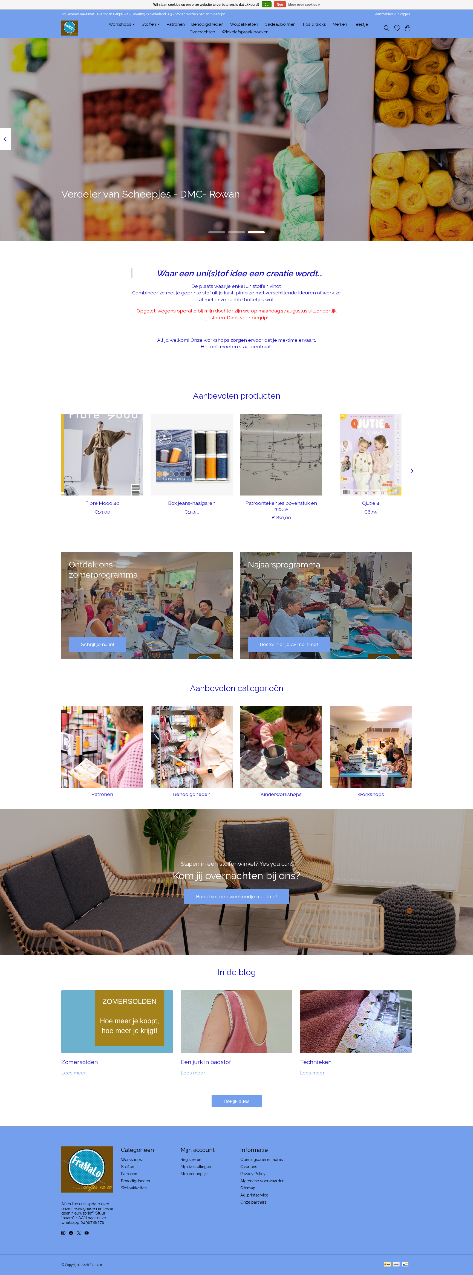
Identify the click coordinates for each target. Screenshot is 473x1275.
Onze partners (253, 1202)
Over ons (248, 1166)
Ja (267, 5)
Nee (280, 5)
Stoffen (127, 1166)
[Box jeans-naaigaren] (192, 454)
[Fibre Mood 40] (102, 454)
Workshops (370, 794)
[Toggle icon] (387, 28)
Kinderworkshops (281, 794)
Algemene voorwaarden (262, 1180)
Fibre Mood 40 (102, 503)
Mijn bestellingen (196, 1166)
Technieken (316, 1062)
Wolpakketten (244, 24)
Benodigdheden (207, 24)
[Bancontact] (405, 1264)
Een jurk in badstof (206, 1062)
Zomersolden (79, 1062)
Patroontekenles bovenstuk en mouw (281, 506)
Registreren (191, 1159)
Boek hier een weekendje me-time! (236, 896)
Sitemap (247, 1188)
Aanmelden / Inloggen (392, 14)
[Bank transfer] (396, 1264)
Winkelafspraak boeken (245, 32)
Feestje (361, 24)
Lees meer (73, 1073)
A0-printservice (254, 1195)
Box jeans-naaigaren (191, 503)
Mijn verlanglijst (195, 1173)
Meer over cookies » (304, 5)
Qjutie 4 (370, 503)
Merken (340, 24)
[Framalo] (69, 28)
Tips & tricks (314, 24)
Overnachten (202, 32)
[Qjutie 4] (371, 454)
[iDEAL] (387, 1264)
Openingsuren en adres (261, 1159)
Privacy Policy (253, 1173)
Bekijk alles (237, 1101)
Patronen (176, 24)
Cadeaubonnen (280, 24)
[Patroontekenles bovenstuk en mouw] (281, 454)
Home (96, 24)
